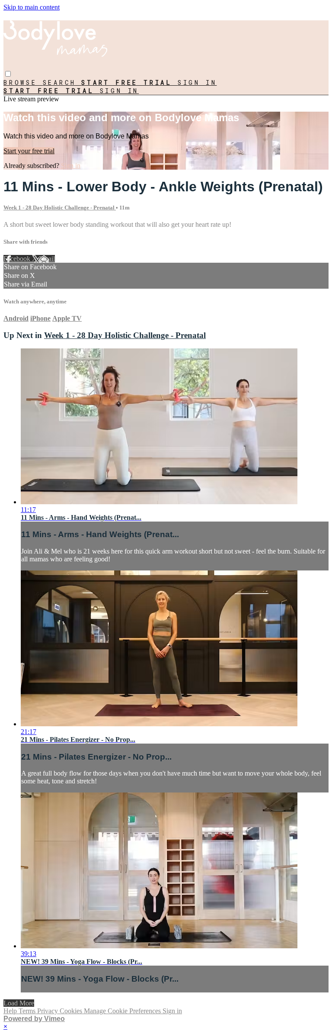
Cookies (72, 1011)
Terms (28, 1011)
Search (62, 82)
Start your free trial (28, 151)
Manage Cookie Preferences (123, 1011)
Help (11, 1011)
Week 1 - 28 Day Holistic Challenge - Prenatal (59, 207)
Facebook (17, 258)
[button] (8, 74)
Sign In (119, 91)
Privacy (48, 1011)
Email (47, 258)
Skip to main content (31, 7)
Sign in (197, 82)
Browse (23, 82)
